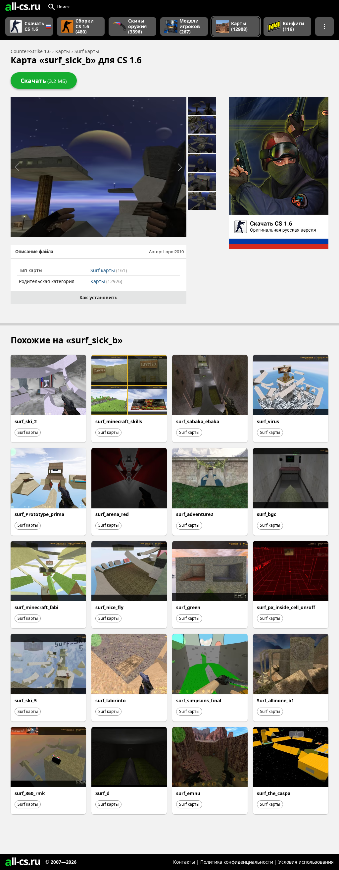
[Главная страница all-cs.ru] (22, 6)
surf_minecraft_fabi (36, 607)
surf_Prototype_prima (39, 514)
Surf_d (102, 793)
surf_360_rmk (30, 793)
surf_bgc (266, 514)
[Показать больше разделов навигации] (324, 26)
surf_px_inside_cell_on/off (286, 607)
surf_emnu (188, 793)
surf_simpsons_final (198, 700)
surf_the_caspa (273, 793)
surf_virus (268, 421)
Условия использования (306, 862)
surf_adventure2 (194, 514)
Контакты (184, 862)
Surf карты (108, 270)
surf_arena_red (112, 514)
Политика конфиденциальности (236, 862)
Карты (106, 281)
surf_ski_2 (26, 421)
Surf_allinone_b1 (275, 700)
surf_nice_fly (109, 607)
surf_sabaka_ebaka (197, 421)
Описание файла (34, 252)
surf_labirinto (110, 700)
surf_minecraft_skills (118, 421)
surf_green (188, 607)
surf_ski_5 (26, 700)
